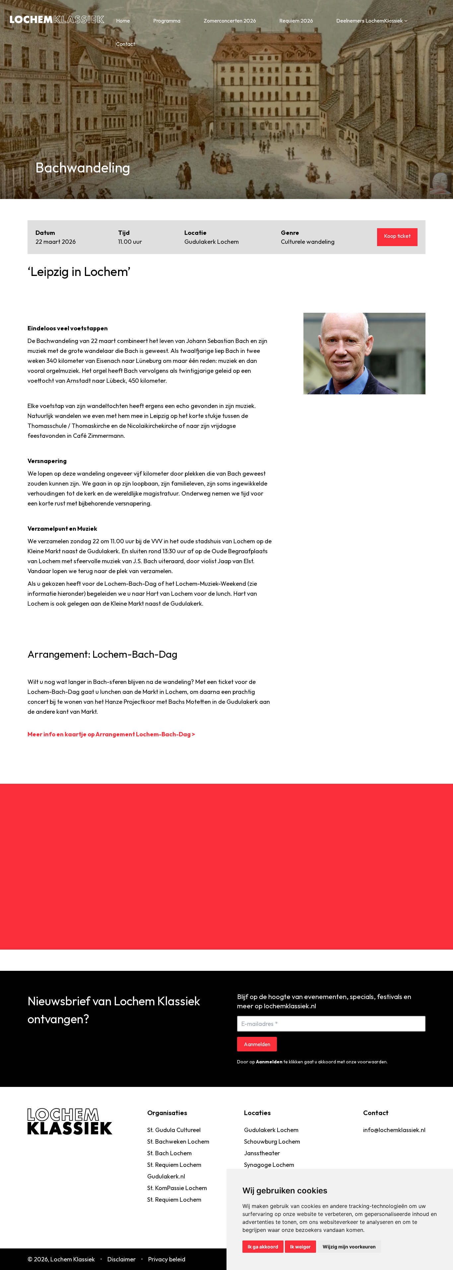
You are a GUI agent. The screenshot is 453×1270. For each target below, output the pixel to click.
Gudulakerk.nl (166, 1176)
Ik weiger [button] (300, 1246)
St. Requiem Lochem (174, 1165)
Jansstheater (262, 1153)
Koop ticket (397, 236)
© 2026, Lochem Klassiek (61, 1259)
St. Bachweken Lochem (178, 1141)
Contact (125, 43)
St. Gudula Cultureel (174, 1130)
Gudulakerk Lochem (271, 1130)
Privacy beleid (166, 1259)
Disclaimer (121, 1259)
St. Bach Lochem (169, 1153)
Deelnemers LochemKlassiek (369, 20)
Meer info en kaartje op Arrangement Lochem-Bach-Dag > (111, 734)
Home (123, 20)
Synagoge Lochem (269, 1165)
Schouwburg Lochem (272, 1141)
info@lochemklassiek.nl (394, 1130)
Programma (166, 20)
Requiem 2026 (296, 20)
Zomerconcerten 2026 (230, 20)
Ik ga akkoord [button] (263, 1246)
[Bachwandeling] (364, 353)
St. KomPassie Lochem (177, 1188)
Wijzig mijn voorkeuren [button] (349, 1246)
